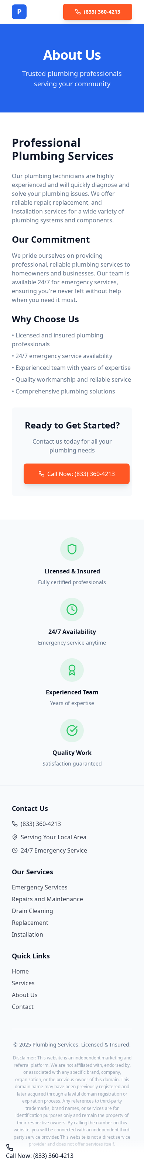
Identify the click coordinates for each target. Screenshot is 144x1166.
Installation (27, 934)
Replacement (30, 923)
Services (23, 983)
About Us (25, 995)
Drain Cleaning (32, 911)
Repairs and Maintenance (47, 899)
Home (20, 971)
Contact (23, 1007)
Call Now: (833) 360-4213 (81, 474)
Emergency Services (40, 887)
